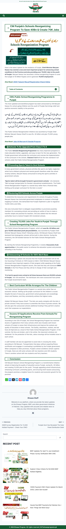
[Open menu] (63, 15)
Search (5, 434)
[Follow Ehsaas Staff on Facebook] (33, 413)
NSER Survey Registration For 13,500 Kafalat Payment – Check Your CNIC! (15, 424)
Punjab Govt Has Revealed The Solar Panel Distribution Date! (51, 424)
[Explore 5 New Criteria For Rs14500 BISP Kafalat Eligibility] (16, 475)
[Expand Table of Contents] (56, 89)
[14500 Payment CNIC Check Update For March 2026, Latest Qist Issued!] (16, 493)
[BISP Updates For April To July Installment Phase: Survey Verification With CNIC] (16, 457)
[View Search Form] (4, 15)
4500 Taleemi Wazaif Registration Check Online (31, 82)
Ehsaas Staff (33, 398)
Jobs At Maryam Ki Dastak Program (27, 141)
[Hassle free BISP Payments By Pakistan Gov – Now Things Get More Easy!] (16, 511)
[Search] (60, 437)
